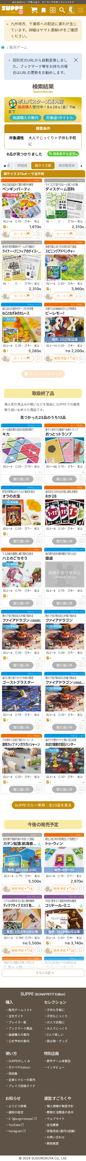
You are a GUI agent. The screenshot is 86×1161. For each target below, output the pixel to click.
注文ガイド (15, 1016)
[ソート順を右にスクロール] (81, 165)
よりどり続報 (17, 1106)
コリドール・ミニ (58, 906)
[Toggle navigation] (80, 10)
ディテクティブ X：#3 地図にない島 (23, 906)
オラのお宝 (11, 496)
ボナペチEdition (19, 1067)
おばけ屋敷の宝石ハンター (60, 745)
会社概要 (53, 1125)
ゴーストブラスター (18, 682)
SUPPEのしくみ (19, 1061)
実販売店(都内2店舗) (61, 1131)
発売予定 (60, 358)
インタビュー (56, 1067)
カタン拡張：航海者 (18, 844)
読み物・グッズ (57, 1041)
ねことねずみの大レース (15, 313)
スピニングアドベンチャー (60, 251)
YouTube (14, 1125)
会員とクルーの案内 (21, 1080)
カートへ (20, 234)
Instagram (15, 1131)
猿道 (49, 558)
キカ (5, 434)
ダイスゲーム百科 (60, 189)
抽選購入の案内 (25, 117)
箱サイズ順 (43, 165)
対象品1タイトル (59, 117)
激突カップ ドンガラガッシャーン (21, 745)
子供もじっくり (57, 1016)
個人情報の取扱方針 (60, 1106)
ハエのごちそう (14, 558)
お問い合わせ (56, 1137)
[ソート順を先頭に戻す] (4, 165)
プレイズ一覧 (17, 1022)
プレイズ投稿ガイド (21, 1086)
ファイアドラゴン (15, 620)
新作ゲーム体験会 (59, 1061)
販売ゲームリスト (20, 1010)
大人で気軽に (56, 1022)
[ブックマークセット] (43, 10)
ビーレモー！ (54, 313)
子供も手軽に (56, 1010)
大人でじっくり (57, 1028)
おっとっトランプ (58, 434)
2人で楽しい (55, 1034)
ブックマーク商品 (20, 1028)
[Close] (75, 60)
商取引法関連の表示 (60, 1112)
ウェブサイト (56, 1118)
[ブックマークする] (38, 234)
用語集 (12, 1073)
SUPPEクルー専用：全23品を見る (43, 805)
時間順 (22, 165)
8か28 (51, 496)
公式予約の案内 (18, 1041)
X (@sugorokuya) (20, 1118)
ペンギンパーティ (16, 189)
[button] (63, 153)
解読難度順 (67, 165)
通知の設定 (15, 1112)
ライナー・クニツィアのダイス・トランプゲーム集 (30, 251)
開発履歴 (53, 1143)
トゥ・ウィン (54, 844)
